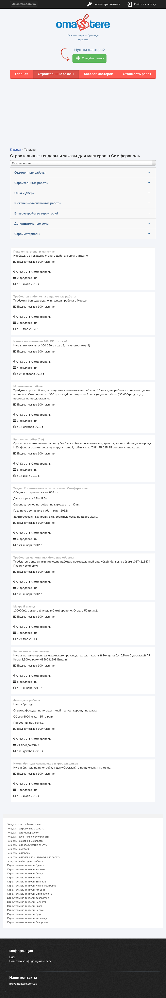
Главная (21, 74)
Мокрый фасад (24, 606)
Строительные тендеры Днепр (25, 873)
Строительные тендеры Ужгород (26, 889)
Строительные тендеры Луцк (24, 914)
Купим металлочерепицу (31, 651)
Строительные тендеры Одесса (25, 865)
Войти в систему (144, 4)
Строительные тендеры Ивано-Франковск (31, 885)
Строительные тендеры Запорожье (27, 922)
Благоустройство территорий (36, 213)
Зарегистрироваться (106, 4)
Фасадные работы (26, 700)
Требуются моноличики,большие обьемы (43, 557)
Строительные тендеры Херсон (25, 910)
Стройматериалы (27, 234)
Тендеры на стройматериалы (24, 824)
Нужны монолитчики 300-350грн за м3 (40, 341)
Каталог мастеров (98, 74)
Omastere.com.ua (24, 3)
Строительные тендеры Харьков (26, 869)
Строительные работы (31, 183)
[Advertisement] (83, 110)
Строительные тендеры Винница (26, 881)
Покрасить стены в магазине (34, 251)
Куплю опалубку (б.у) (28, 439)
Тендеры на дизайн (18, 849)
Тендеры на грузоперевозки (23, 832)
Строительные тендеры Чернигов (26, 902)
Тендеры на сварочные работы (25, 841)
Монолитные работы (28, 386)
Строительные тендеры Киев (24, 877)
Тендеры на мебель (18, 853)
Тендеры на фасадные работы (25, 861)
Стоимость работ (137, 74)
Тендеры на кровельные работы (25, 828)
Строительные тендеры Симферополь (29, 893)
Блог (12, 957)
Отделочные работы (30, 172)
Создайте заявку (92, 58)
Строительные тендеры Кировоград (28, 898)
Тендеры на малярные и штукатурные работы (34, 857)
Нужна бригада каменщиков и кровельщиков (45, 763)
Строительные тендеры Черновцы (27, 918)
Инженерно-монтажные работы (37, 203)
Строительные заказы (56, 74)
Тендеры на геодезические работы (27, 845)
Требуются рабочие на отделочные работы (44, 296)
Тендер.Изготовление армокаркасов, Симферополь (50, 488)
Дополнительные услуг (32, 223)
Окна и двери (24, 193)
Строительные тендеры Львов (24, 906)
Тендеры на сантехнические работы (28, 836)
